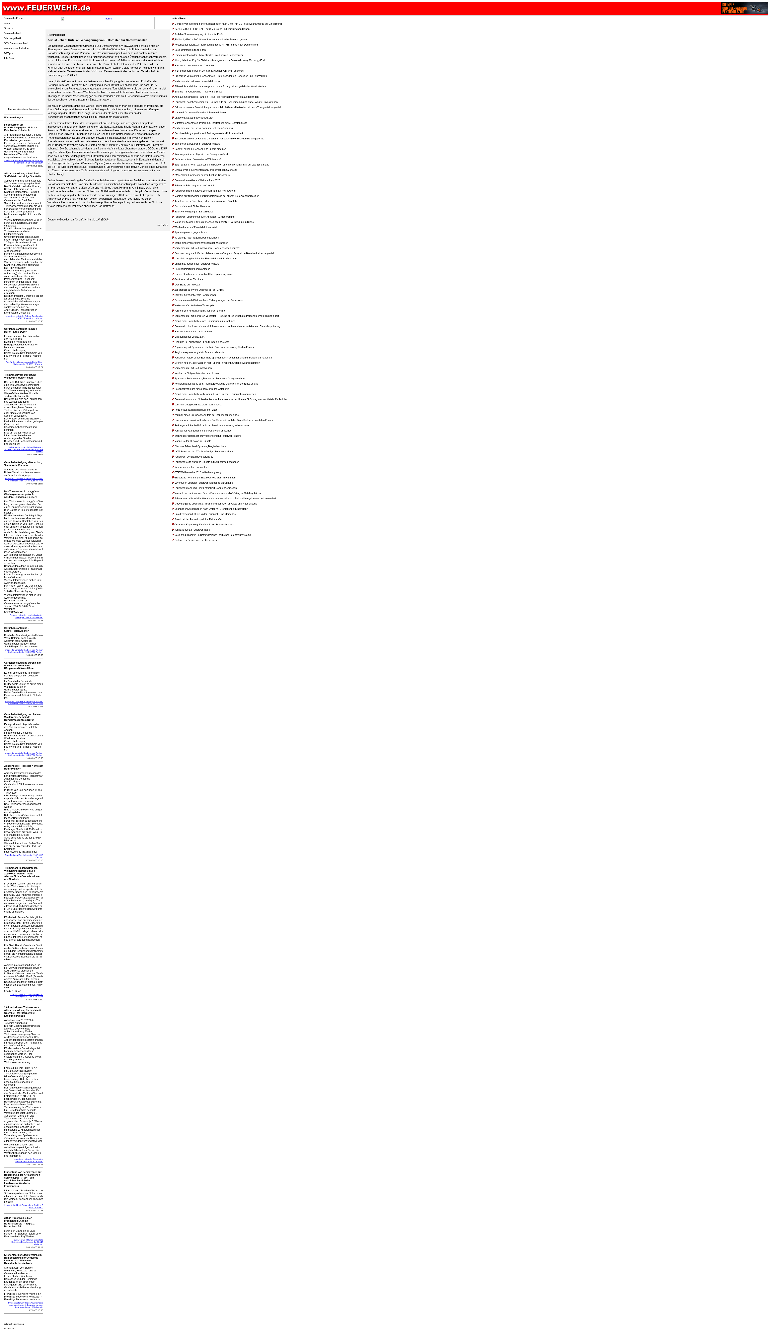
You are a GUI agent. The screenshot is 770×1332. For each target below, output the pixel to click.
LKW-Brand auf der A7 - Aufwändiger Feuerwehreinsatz (204, 451)
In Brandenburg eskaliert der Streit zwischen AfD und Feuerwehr (209, 70)
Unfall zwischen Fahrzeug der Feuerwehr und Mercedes (205, 514)
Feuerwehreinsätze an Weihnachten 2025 (197, 180)
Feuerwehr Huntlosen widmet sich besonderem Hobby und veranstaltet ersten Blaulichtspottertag (227, 326)
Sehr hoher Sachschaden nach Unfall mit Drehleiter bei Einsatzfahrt (211, 509)
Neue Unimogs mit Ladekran (190, 50)
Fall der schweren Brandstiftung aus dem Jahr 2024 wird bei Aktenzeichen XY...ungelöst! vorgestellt (228, 107)
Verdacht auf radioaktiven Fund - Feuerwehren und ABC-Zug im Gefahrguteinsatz (218, 493)
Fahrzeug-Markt (12, 38)
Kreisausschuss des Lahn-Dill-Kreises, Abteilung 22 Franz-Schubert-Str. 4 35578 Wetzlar (23, 449)
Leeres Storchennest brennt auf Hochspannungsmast (203, 274)
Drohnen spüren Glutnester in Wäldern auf (197, 159)
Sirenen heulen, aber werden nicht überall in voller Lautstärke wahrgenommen (217, 362)
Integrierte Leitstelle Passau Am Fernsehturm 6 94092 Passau (28, 1160)
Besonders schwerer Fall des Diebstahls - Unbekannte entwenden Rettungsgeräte (219, 138)
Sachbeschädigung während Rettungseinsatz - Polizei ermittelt (208, 133)
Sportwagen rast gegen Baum (190, 232)
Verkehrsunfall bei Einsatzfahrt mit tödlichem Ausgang (203, 128)
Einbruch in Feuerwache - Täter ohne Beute (198, 91)
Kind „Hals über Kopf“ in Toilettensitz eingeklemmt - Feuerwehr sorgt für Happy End (219, 60)
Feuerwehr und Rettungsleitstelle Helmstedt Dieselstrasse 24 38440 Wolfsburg (27, 1242)
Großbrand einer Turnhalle (189, 279)
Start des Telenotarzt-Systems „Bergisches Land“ (200, 446)
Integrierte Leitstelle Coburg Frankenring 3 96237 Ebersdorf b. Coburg (24, 317)
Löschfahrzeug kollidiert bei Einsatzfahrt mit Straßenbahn (205, 258)
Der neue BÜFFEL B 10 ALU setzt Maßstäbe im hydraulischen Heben (212, 29)
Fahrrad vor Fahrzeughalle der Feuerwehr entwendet (203, 430)
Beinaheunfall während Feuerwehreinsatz (197, 143)
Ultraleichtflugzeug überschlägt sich (193, 117)
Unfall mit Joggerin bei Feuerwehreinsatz (196, 263)
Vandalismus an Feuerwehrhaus (192, 529)
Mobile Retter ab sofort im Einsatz (192, 441)
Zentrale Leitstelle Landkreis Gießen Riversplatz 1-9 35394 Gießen (26, 616)
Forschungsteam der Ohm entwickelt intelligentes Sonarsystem (208, 55)
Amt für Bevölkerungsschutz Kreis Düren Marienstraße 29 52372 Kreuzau (24, 363)
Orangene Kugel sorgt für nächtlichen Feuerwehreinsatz (204, 524)
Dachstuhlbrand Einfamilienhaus (192, 206)
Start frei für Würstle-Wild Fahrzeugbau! (195, 295)
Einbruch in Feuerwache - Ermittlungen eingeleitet (201, 342)
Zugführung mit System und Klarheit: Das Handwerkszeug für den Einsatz (214, 347)
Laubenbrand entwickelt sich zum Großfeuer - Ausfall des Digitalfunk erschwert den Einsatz (223, 420)
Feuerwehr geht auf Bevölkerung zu (193, 456)
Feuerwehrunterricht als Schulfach (193, 331)
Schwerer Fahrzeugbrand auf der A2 (194, 185)
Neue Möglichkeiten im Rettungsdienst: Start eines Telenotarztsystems (212, 535)
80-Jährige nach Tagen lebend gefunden (196, 237)
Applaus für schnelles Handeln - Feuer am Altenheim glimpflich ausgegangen (216, 96)
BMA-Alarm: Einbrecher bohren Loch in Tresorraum (202, 175)
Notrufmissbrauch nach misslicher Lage (196, 409)
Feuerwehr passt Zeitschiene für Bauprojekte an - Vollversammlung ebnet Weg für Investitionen (226, 102)
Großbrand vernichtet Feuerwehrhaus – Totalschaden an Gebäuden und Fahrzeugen (220, 76)
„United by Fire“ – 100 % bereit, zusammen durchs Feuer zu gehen (210, 39)
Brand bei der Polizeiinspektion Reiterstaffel (198, 519)
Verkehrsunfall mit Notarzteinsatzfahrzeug (197, 81)
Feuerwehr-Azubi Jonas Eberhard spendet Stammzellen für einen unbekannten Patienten (223, 357)
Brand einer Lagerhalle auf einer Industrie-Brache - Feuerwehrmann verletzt (215, 394)
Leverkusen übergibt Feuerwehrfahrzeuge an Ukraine (203, 482)
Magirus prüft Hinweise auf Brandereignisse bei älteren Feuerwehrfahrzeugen (216, 196)
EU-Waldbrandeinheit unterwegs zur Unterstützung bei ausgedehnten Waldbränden (220, 86)
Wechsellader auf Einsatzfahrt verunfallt (196, 227)
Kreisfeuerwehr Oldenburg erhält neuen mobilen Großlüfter (206, 201)
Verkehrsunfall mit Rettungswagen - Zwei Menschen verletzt (206, 248)
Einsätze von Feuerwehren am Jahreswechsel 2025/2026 (205, 170)
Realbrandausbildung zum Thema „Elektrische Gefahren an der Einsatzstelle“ (216, 383)
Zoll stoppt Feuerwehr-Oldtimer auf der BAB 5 (199, 289)
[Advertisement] (24, 85)
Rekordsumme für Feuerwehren (191, 467)
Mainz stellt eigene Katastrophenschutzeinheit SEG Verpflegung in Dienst (214, 222)
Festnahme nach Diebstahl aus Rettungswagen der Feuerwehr (208, 300)
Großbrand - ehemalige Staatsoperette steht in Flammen (205, 477)
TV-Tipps (8, 53)
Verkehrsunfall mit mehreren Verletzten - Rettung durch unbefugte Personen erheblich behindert (226, 316)
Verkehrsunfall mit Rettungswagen (193, 368)
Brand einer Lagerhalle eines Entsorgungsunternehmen (204, 321)
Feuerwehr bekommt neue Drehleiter (194, 65)
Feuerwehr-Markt (13, 33)
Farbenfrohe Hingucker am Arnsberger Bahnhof (200, 310)
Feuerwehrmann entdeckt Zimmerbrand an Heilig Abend (205, 190)
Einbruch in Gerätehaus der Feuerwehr (195, 540)
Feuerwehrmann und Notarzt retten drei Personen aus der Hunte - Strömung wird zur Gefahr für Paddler (230, 399)
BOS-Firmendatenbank (16, 43)
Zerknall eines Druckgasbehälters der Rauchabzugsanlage (206, 415)
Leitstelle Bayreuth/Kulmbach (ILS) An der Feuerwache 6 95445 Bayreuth (23, 161)
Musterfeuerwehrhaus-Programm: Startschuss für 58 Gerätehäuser (210, 123)
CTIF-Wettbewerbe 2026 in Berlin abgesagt (198, 472)
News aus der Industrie (16, 48)
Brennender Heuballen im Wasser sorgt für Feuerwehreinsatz (207, 436)
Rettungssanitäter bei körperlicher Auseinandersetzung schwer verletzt (212, 425)
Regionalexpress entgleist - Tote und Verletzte (199, 352)
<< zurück (162, 225)
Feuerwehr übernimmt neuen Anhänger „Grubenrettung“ (204, 216)
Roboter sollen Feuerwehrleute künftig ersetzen (200, 149)
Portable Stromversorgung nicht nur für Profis (198, 34)
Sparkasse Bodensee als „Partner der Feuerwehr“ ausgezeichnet (209, 378)
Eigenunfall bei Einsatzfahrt (189, 336)
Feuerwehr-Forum (13, 18)
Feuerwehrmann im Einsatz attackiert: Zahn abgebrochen (205, 488)
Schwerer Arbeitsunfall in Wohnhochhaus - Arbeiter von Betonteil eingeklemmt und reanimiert (225, 498)
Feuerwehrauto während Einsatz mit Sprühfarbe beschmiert (206, 462)
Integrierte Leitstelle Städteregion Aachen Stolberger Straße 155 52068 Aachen (24, 479)
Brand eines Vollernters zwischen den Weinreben (201, 243)
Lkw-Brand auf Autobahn (187, 284)
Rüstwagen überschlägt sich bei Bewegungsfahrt (201, 154)
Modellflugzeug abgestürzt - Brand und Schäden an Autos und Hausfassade (215, 503)
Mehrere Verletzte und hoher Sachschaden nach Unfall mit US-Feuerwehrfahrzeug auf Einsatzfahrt (228, 23)
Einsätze (8, 28)
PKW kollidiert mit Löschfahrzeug (192, 269)
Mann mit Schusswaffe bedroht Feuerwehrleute (200, 112)
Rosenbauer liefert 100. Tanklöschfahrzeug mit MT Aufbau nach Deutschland (216, 44)
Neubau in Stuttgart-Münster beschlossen (197, 373)
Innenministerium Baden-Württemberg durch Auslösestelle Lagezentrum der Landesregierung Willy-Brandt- (25, 1305)
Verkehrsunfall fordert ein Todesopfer (194, 305)
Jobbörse (9, 58)
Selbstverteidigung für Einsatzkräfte (193, 211)
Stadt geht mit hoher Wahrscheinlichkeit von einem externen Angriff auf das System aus (221, 164)
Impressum (34, 109)
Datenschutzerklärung (18, 109)
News (7, 23)
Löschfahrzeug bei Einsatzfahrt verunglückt (197, 404)
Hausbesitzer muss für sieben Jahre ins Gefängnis (201, 389)
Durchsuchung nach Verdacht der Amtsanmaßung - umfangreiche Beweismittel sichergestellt (224, 253)
